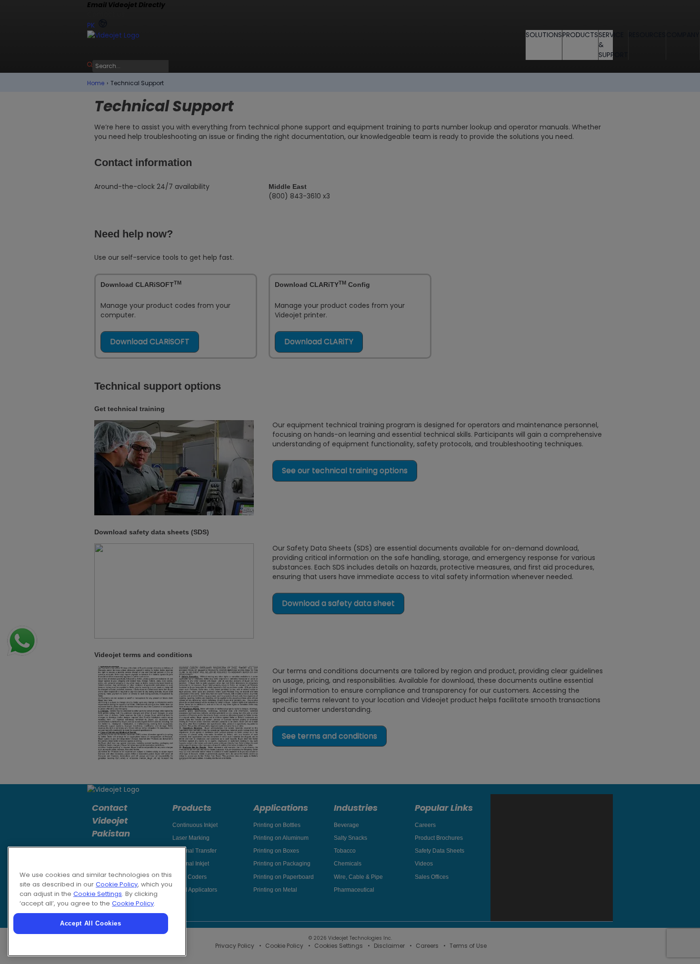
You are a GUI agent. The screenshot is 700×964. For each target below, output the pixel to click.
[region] (97, 901)
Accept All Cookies (90, 923)
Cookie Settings (97, 893)
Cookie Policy (117, 884)
